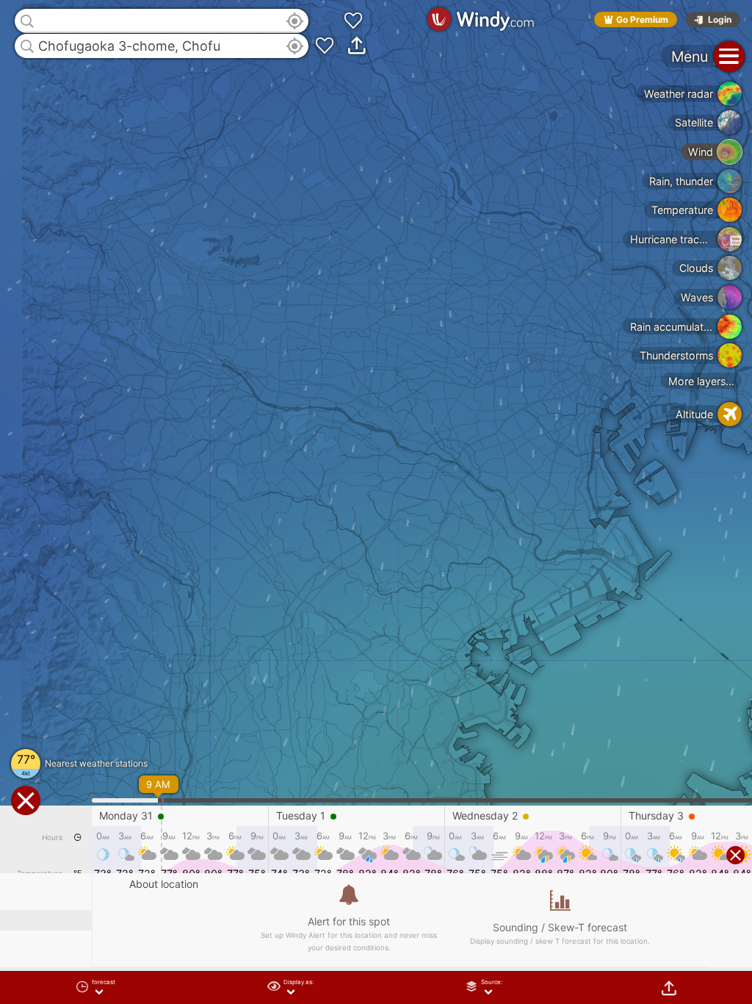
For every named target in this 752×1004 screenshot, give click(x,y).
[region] (376, 502)
